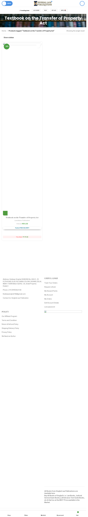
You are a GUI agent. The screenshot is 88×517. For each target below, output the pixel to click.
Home (4, 31)
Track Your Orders (50, 283)
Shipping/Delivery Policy (10, 328)
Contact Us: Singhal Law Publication (16, 298)
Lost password (49, 307)
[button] (5, 213)
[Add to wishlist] (38, 46)
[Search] (82, 3)
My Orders (48, 299)
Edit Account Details (51, 303)
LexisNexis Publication (22, 220)
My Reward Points (50, 291)
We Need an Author (9, 336)
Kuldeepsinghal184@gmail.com (14, 294)
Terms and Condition (9, 320)
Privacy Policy (7, 332)
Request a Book (50, 287)
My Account (48, 295)
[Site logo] (43, 3)
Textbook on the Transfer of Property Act (22, 217)
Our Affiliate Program (9, 316)
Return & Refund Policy (10, 324)
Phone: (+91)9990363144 (12, 290)
